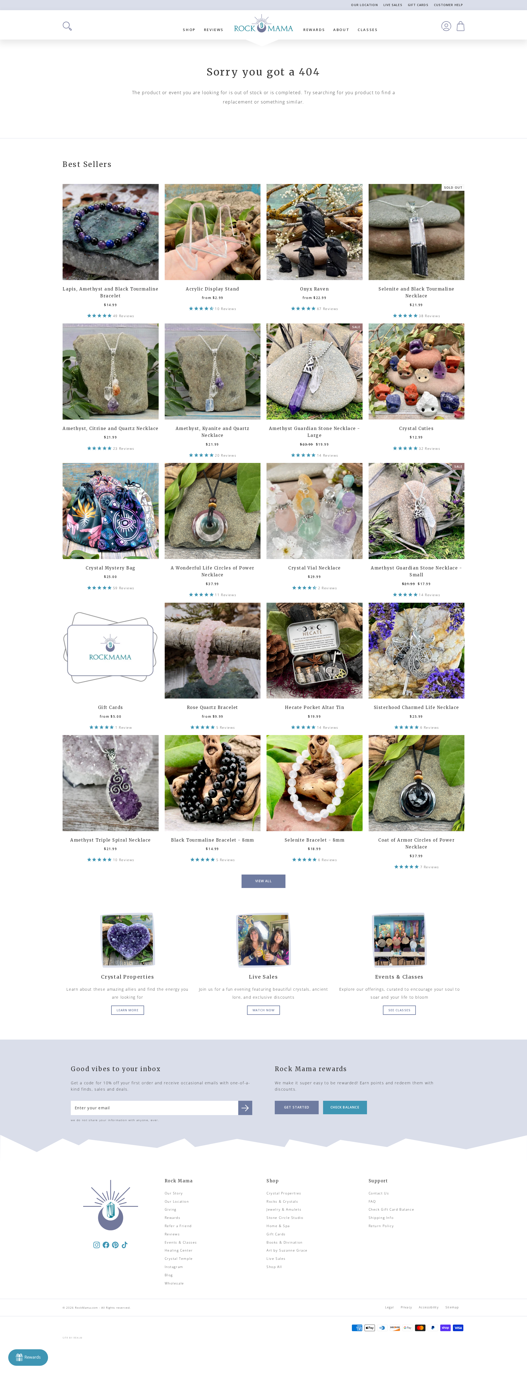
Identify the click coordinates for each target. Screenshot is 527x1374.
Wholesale (174, 1283)
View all (263, 881)
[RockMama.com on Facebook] (106, 1244)
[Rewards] (28, 1357)
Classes (368, 29)
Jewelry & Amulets (284, 1209)
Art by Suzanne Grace (287, 1250)
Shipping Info (381, 1217)
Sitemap (452, 1307)
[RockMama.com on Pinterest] (115, 1244)
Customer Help (448, 5)
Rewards (314, 29)
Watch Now (263, 1010)
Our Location (364, 5)
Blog (169, 1275)
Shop (189, 29)
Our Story (174, 1193)
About (341, 29)
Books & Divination (285, 1242)
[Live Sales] (263, 940)
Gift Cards (418, 5)
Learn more (128, 1010)
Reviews (214, 29)
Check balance (344, 1107)
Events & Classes (181, 1242)
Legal (389, 1307)
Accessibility (428, 1307)
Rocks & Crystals (282, 1201)
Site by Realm (73, 1337)
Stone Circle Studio (285, 1217)
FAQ (372, 1201)
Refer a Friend (178, 1226)
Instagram (174, 1266)
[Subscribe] (245, 1108)
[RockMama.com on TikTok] (124, 1244)
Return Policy (381, 1226)
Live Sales (392, 5)
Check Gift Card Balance (391, 1209)
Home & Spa (278, 1226)
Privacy (406, 1307)
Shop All (274, 1266)
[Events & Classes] (399, 940)
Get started (296, 1107)
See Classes (399, 1010)
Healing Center (179, 1250)
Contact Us (379, 1193)
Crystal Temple (179, 1258)
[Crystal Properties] (127, 940)
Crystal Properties (284, 1193)
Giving (171, 1209)
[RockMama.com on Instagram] (96, 1244)
